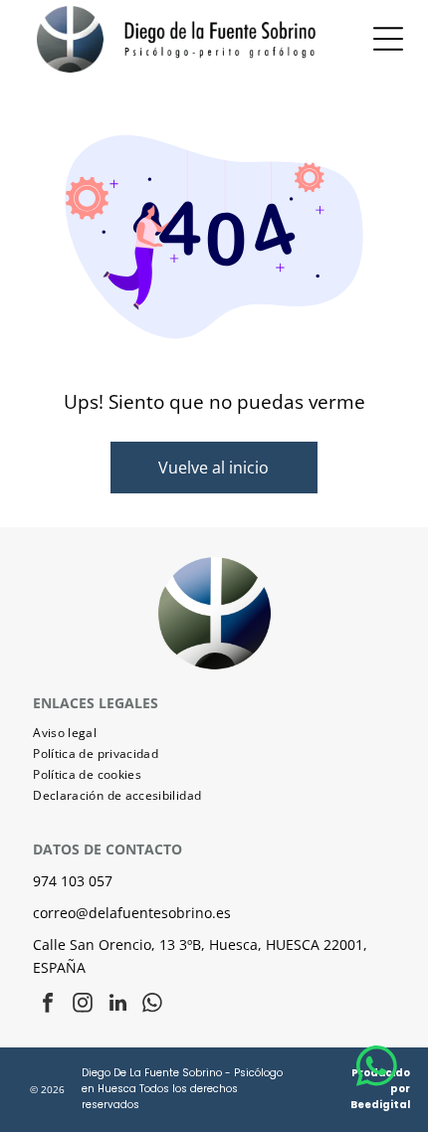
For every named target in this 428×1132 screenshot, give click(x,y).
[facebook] (48, 1005)
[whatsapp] (152, 1005)
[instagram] (83, 1005)
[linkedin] (117, 1005)
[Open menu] (388, 39)
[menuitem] (214, 732)
